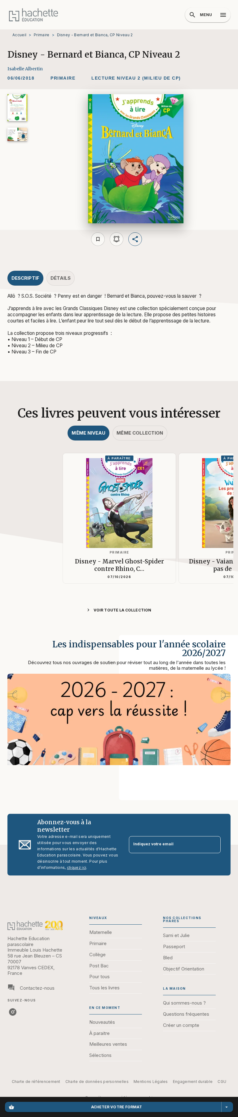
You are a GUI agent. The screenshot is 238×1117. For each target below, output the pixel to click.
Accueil (19, 35)
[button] (63, 78)
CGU (222, 1081)
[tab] (25, 278)
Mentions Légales (151, 1081)
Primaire (41, 35)
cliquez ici (76, 867)
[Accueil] (33, 14)
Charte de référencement (36, 1081)
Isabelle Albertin (25, 69)
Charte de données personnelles (97, 1081)
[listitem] (12, 1012)
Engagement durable (193, 1081)
